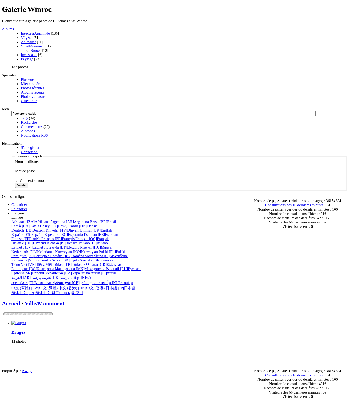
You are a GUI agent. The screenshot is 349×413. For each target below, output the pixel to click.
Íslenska (63, 243)
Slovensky (31, 260)
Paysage (27, 59)
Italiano (93, 243)
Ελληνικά (102, 264)
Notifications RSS (34, 135)
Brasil (103, 222)
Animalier (28, 42)
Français (58, 239)
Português (30, 256)
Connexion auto (32, 181)
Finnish (26, 239)
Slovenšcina (106, 256)
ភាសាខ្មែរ (115, 283)
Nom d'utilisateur (28, 162)
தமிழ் (82, 277)
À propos (28, 131)
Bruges (35, 50)
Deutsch (28, 230)
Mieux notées (31, 84)
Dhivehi (63, 230)
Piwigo (27, 371)
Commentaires (31, 127)
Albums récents (32, 92)
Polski (112, 252)
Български (33, 269)
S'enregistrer (30, 148)
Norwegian (77, 252)
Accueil (11, 303)
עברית (103, 273)
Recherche (29, 122)
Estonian (101, 235)
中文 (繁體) (35, 288)
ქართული (75, 283)
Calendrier (29, 101)
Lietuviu (63, 247)
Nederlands (33, 252)
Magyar (96, 247)
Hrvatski (29, 243)
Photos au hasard (33, 97)
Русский (123, 269)
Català (25, 226)
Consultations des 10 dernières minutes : (295, 205)
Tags (24, 118)
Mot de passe (25, 171)
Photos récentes (32, 88)
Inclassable (29, 55)
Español (27, 235)
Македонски (80, 269)
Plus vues (28, 79)
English (96, 230)
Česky (54, 226)
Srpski (66, 260)
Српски (28, 273)
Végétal (27, 38)
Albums (8, 29)
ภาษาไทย (32, 283)
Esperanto (64, 235)
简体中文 (31, 293)
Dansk (82, 226)
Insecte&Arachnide (35, 33)
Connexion (29, 152)
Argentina (70, 222)
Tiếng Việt (32, 264)
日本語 (120, 288)
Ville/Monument (33, 46)
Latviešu (28, 247)
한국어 (67, 293)
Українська (68, 273)
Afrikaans (30, 222)
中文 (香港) (82, 288)
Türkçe (68, 264)
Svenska (96, 260)
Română (67, 256)
